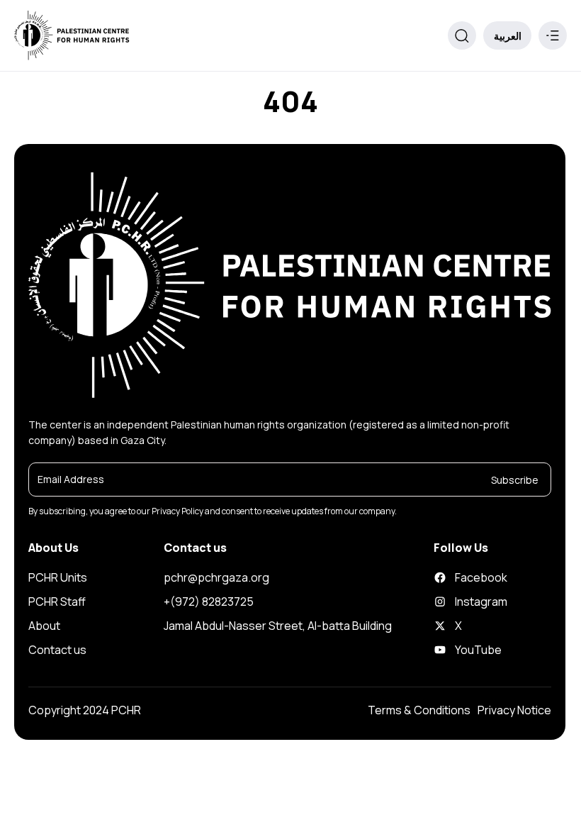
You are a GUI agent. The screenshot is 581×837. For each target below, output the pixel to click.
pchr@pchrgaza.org (216, 577)
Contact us (57, 650)
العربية (507, 36)
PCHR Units (365, 126)
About (44, 625)
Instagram (459, 601)
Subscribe (514, 479)
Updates (359, 747)
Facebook (459, 577)
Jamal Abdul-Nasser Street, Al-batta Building (278, 625)
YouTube (459, 650)
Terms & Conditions (419, 710)
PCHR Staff (57, 601)
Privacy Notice (514, 710)
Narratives (363, 773)
